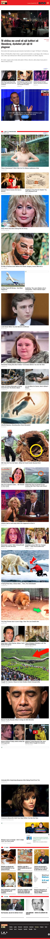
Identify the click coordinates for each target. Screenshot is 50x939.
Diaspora (20, 929)
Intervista (26, 927)
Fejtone (41, 927)
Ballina (10, 927)
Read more (25, 116)
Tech (35, 929)
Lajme (15, 927)
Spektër (25, 929)
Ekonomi (20, 927)
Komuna (37, 927)
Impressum (3, 934)
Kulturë (11, 929)
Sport (15, 929)
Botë (46, 927)
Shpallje (30, 929)
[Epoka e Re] (4, 3)
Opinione (31, 927)
